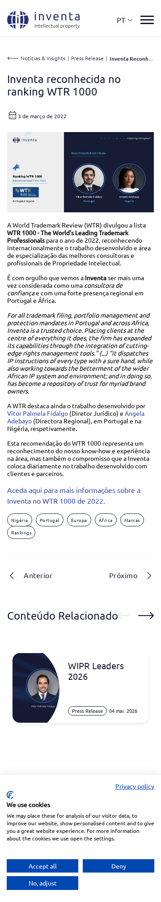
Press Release (87, 58)
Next (146, 615)
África (106, 520)
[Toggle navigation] (147, 20)
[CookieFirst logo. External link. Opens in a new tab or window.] (10, 795)
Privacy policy (134, 786)
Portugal (49, 520)
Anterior (38, 575)
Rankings (21, 532)
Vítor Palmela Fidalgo (37, 413)
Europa (79, 520)
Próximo (123, 575)
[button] (125, 20)
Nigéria (19, 520)
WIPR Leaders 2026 (96, 671)
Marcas (132, 520)
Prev (123, 615)
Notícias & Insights (43, 58)
